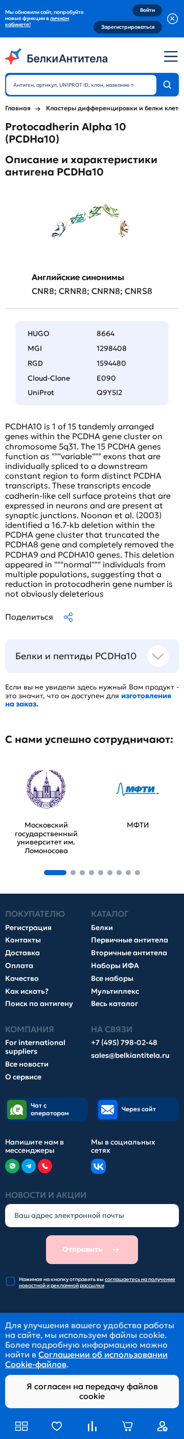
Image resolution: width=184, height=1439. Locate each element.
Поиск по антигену (39, 1003)
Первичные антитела (129, 940)
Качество (22, 978)
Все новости (27, 1064)
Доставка (22, 953)
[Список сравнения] (92, 1426)
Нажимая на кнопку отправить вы (97, 1282)
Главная (18, 108)
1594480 (111, 363)
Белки (102, 927)
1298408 (112, 348)
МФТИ (110, 767)
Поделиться (29, 617)
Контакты (23, 940)
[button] (55, 872)
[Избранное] (57, 1426)
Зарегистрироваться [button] (128, 27)
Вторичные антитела (129, 953)
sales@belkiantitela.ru (130, 1055)
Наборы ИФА (115, 965)
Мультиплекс (115, 991)
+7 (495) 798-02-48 (124, 1042)
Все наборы (112, 978)
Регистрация (28, 927)
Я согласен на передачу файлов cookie (92, 1391)
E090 (106, 378)
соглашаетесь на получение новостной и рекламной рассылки (97, 1282)
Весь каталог (114, 1003)
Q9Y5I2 (109, 392)
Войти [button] (147, 10)
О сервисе (23, 1077)
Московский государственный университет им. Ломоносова (41, 781)
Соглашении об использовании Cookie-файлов (86, 1359)
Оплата (19, 965)
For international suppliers (35, 1047)
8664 (105, 333)
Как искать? (27, 991)
